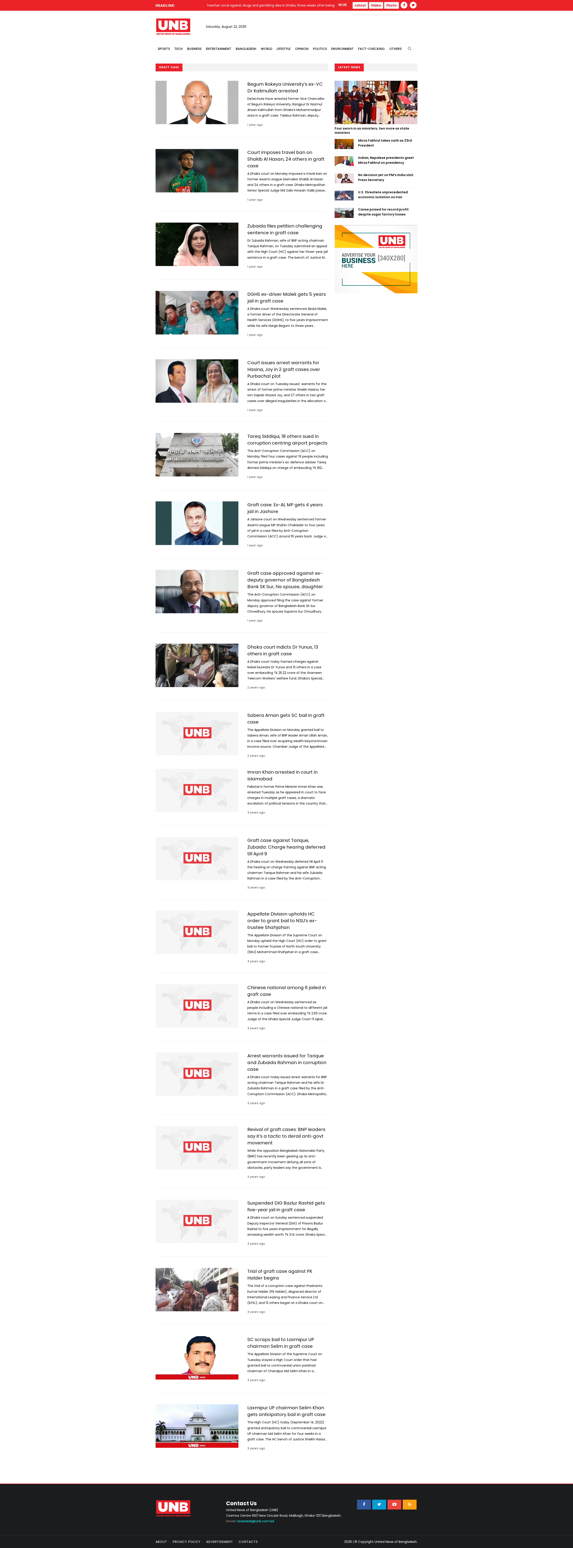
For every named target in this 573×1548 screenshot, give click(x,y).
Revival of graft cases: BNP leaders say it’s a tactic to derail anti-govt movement (286, 1136)
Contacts (248, 1541)
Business (194, 49)
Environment (342, 49)
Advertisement (219, 1541)
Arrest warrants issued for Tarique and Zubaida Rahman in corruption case (286, 1062)
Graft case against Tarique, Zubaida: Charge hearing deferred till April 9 (286, 847)
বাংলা (342, 5)
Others (395, 49)
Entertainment (218, 49)
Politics (320, 49)
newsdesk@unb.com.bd (250, 1521)
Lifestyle (284, 49)
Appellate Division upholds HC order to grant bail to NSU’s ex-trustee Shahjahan (282, 921)
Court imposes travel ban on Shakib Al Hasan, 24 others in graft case (286, 159)
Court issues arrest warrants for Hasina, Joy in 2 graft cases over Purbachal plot (283, 369)
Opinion (301, 49)
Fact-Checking (371, 49)
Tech (178, 49)
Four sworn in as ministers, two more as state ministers (372, 130)
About (161, 1541)
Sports (164, 49)
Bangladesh (246, 49)
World (266, 49)
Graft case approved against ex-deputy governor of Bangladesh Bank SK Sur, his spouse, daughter (285, 580)
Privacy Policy (187, 1541)
